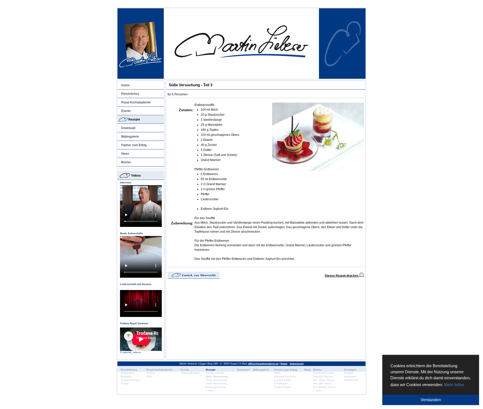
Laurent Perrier (283, 380)
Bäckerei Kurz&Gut (285, 376)
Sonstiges (350, 369)
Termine (150, 373)
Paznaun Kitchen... (324, 376)
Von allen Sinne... (323, 383)
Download (128, 128)
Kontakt (348, 373)
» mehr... (211, 390)
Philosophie (127, 373)
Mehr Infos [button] (454, 385)
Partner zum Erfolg (134, 145)
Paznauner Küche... (325, 373)
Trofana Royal (282, 387)
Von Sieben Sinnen (324, 387)
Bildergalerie (130, 136)
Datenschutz (351, 380)
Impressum (297, 363)
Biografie (126, 376)
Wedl (277, 373)
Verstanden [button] (431, 400)
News (125, 153)
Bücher (126, 162)
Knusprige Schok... (217, 387)
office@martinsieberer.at (263, 363)
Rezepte (134, 119)
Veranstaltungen (190, 373)
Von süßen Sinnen (324, 380)
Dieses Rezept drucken (342, 275)
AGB (149, 376)
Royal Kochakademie (136, 102)
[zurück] (194, 277)
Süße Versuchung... (218, 376)
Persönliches (130, 94)
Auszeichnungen (130, 380)
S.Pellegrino (281, 383)
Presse (125, 383)
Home (125, 85)
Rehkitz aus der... (216, 373)
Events (126, 111)
